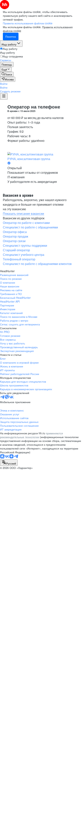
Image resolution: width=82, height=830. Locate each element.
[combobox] (9, 462)
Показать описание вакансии (23, 213)
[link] (7, 74)
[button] (3, 84)
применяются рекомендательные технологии (31, 435)
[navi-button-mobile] (4, 96)
